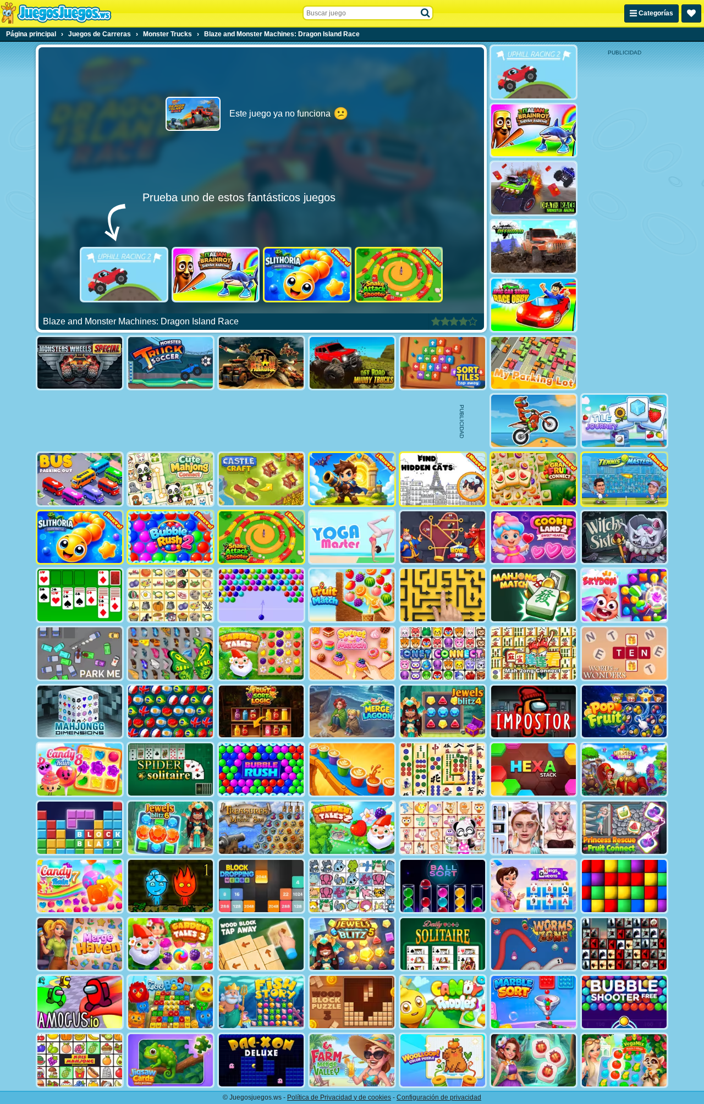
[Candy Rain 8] (80, 769)
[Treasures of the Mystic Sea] (261, 827)
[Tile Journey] (624, 421)
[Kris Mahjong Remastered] (80, 1060)
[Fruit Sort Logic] (261, 711)
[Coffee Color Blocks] (352, 769)
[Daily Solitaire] (443, 944)
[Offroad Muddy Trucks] (352, 363)
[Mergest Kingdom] (624, 769)
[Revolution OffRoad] (534, 246)
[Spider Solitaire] (171, 769)
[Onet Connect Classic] (443, 653)
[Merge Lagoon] (352, 711)
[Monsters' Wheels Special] (80, 363)
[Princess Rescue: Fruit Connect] (624, 827)
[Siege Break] (352, 479)
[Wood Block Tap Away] (261, 944)
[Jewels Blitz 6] (171, 827)
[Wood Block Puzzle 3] (352, 1002)
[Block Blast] (80, 827)
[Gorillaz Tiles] (624, 944)
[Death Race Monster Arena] (534, 188)
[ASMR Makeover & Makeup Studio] (534, 827)
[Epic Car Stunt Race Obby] (534, 305)
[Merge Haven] (80, 944)
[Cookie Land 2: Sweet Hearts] (534, 537)
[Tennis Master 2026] (624, 479)
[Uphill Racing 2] (124, 274)
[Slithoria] (307, 274)
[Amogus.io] (80, 1002)
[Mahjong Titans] (443, 769)
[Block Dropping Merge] (261, 886)
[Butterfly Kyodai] (171, 653)
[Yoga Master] (352, 537)
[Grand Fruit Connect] (534, 479)
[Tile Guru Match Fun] (534, 1060)
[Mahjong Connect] (534, 653)
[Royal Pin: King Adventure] (443, 537)
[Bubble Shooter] (261, 595)
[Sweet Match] (352, 653)
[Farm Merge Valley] (352, 1060)
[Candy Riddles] (443, 1002)
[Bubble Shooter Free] (624, 1002)
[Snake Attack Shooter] (399, 274)
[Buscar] (425, 13)
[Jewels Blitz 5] (352, 944)
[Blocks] (624, 886)
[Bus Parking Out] (80, 479)
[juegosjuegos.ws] (56, 13)
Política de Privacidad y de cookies (339, 1097)
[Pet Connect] (352, 886)
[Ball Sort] (443, 886)
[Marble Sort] (534, 1002)
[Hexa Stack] (534, 769)
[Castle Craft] (261, 479)
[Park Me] (80, 653)
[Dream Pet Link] (443, 827)
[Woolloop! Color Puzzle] (443, 1060)
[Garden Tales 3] (171, 944)
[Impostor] (534, 711)
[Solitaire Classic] (80, 595)
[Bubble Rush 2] (171, 537)
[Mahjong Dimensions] (80, 711)
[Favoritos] (691, 13)
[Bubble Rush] (261, 769)
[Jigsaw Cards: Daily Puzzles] (171, 1060)
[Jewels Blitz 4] (443, 711)
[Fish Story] (261, 1002)
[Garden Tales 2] (352, 827)
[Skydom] (624, 595)
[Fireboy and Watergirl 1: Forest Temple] (171, 886)
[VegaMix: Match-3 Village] (624, 1060)
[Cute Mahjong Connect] (171, 479)
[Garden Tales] (261, 653)
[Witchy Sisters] (624, 537)
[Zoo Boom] (171, 1002)
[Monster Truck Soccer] (171, 363)
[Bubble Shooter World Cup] (171, 711)
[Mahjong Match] (534, 595)
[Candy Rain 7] (80, 886)
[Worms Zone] (534, 944)
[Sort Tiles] (443, 363)
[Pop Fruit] (624, 711)
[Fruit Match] (352, 595)
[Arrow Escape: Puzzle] (443, 595)
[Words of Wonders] (624, 653)
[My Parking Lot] (534, 363)
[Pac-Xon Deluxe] (261, 1060)
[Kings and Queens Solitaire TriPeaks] (534, 886)
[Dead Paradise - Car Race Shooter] (261, 363)
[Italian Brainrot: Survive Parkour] (216, 274)
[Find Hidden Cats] (443, 479)
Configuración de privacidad (439, 1097)
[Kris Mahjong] (171, 595)
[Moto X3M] (534, 421)
